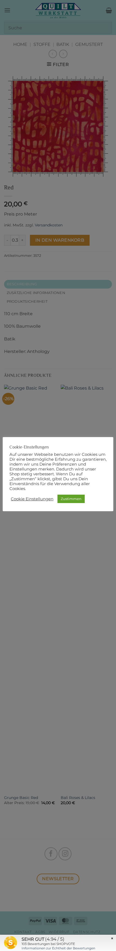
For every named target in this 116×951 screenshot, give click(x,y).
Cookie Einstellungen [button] (32, 499)
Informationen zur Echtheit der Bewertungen (58, 948)
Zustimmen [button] (71, 499)
